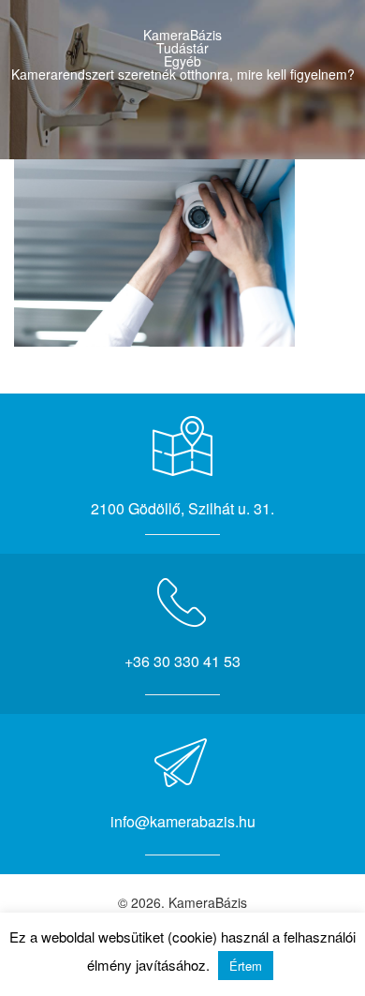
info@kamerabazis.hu (183, 821)
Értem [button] (245, 965)
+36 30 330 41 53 (182, 661)
